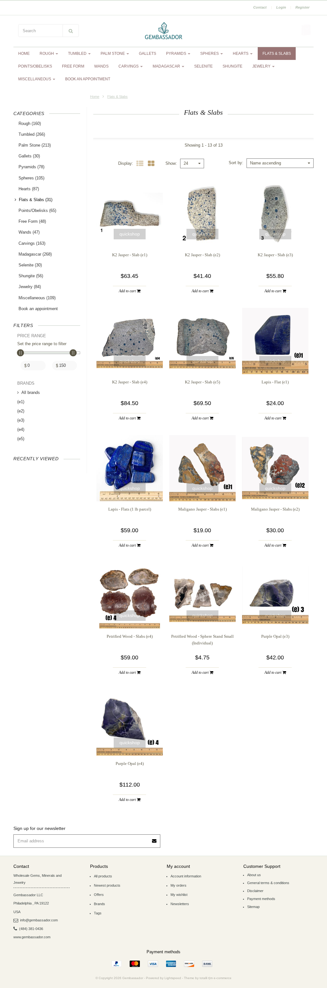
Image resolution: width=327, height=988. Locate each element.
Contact (260, 7)
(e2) (20, 411)
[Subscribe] (154, 838)
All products (103, 876)
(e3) (20, 420)
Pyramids (176, 53)
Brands (99, 904)
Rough (47, 53)
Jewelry (261, 66)
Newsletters (180, 904)
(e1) (20, 401)
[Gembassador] (163, 31)
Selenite (203, 66)
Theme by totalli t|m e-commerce (208, 978)
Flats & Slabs (276, 53)
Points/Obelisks (35, 66)
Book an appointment (87, 79)
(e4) (20, 429)
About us (254, 875)
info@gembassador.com (39, 920)
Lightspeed (172, 978)
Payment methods (261, 899)
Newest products (107, 885)
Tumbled (77, 53)
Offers (99, 895)
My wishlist (179, 895)
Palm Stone (113, 53)
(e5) (20, 438)
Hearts (241, 53)
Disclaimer (255, 891)
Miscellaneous (35, 79)
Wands (101, 66)
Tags (98, 913)
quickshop (129, 233)
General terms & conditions (268, 883)
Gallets (147, 53)
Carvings (129, 66)
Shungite (232, 66)
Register (302, 7)
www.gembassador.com (31, 937)
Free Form (73, 66)
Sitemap (253, 907)
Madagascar (167, 66)
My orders (178, 885)
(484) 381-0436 (31, 929)
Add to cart (128, 291)
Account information (186, 876)
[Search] (71, 30)
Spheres (210, 53)
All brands (30, 392)
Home (24, 53)
